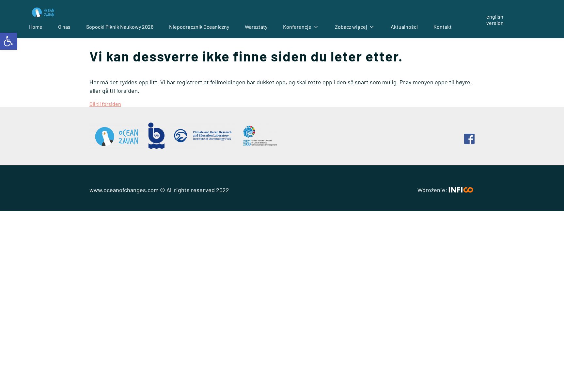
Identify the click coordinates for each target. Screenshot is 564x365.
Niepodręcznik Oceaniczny (199, 27)
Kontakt (442, 27)
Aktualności (404, 27)
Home (35, 27)
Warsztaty (256, 27)
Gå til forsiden (105, 104)
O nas (64, 27)
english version (495, 19)
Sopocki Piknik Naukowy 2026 (119, 27)
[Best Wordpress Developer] (461, 190)
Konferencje (297, 27)
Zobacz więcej (351, 27)
